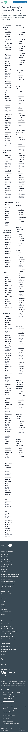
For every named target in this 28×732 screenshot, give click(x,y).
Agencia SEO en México (7, 561)
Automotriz (3, 604)
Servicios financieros (6, 611)
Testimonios (4, 651)
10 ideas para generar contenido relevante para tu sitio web (8, 448)
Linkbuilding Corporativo (7, 579)
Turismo (3, 614)
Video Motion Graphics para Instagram (21, 452)
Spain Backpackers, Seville (9, 202)
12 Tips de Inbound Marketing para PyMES (8, 481)
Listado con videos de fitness (22, 62)
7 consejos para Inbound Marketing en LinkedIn (8, 418)
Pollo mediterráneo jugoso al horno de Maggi (22, 157)
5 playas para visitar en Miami (22, 260)
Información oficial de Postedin (8, 649)
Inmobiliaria (4, 601)
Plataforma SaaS (5, 591)
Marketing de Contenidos (7, 584)
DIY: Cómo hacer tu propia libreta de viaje (21, 77)
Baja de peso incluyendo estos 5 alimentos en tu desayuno (22, 398)
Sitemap (3, 654)
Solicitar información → (19, 2)
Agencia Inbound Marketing (8, 581)
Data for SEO (4, 571)
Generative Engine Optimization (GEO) (10, 574)
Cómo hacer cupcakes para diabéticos (21, 96)
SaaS (2, 616)
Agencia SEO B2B (5, 566)
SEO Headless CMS (6, 594)
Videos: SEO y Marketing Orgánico (9, 633)
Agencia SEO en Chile (6, 564)
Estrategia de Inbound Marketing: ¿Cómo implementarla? (9, 292)
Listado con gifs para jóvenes (22, 48)
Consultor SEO (4, 569)
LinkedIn (3, 662)
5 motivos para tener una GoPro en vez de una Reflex (8, 83)
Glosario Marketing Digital (7, 629)
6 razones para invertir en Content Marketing (21, 348)
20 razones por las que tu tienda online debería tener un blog (8, 526)
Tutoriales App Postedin (7, 636)
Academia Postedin (6, 626)
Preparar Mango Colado (21, 108)
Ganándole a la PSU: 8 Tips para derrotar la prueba (8, 388)
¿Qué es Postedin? (5, 646)
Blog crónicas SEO (5, 624)
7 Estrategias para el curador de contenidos (8, 466)
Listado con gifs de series (22, 41)
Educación (3, 606)
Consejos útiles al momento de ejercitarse (8, 497)
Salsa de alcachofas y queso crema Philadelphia (22, 142)
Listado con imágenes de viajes (22, 35)
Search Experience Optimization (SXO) (10, 576)
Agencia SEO (4, 554)
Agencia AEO (4, 556)
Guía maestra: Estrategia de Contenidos (8, 303)
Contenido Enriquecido (7, 586)
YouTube (3, 664)
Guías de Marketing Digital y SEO (9, 631)
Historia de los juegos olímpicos (22, 300)
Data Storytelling (5, 589)
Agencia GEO (4, 559)
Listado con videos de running (22, 55)
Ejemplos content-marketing (8, 638)
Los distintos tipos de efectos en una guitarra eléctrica (8, 101)
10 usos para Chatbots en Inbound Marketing (8, 403)
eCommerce (4, 609)
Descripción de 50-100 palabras (8, 237)
